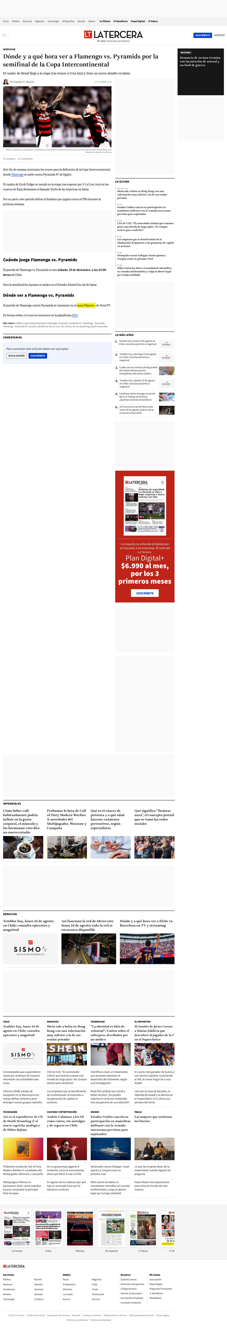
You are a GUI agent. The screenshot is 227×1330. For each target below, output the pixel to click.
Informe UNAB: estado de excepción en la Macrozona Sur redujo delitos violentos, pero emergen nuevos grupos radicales (22, 1096)
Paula (138, 1112)
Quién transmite (99, 326)
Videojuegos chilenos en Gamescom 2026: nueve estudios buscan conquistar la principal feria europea (22, 1187)
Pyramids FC (75, 323)
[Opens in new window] (80, 1246)
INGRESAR (219, 35)
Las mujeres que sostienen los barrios (153, 1119)
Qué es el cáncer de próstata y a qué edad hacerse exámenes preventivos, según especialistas (107, 819)
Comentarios (27, 158)
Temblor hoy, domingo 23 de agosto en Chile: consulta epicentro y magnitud (137, 357)
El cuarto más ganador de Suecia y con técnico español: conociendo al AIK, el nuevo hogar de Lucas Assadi (154, 1077)
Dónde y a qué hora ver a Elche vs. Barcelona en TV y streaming (146, 923)
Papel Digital (138, 21)
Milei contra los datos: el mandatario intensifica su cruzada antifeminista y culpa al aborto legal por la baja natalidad (144, 271)
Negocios (39, 21)
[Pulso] (48, 1246)
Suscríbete (38, 355)
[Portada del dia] (145, 534)
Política (16, 21)
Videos (91, 21)
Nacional (27, 21)
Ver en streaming (81, 326)
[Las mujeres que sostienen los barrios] (155, 1149)
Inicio (6, 21)
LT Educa (153, 21)
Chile (6, 1021)
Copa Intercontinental (34, 323)
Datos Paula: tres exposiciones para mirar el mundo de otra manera (152, 1185)
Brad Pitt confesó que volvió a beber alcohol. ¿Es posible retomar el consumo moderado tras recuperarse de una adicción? (110, 1096)
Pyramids (63, 323)
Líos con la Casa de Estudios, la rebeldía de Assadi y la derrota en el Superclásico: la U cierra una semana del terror (154, 1096)
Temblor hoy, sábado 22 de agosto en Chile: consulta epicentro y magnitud (137, 383)
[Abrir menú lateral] (5, 35)
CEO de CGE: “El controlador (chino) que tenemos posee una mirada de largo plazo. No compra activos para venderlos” (145, 227)
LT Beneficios (121, 21)
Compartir (10, 158)
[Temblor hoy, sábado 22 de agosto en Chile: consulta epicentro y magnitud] (166, 384)
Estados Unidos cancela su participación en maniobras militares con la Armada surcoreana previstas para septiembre (143, 210)
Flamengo (17, 174)
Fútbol (18, 323)
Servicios (9, 49)
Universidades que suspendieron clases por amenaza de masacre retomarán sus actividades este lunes (22, 1077)
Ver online (66, 326)
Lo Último (105, 21)
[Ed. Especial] (111, 1246)
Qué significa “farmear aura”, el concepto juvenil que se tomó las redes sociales (154, 817)
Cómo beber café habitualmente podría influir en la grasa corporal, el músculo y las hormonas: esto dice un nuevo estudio (21, 821)
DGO (75, 315)
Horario (33, 326)
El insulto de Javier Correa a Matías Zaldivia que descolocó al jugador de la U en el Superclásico (154, 1033)
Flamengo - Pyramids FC (15, 326)
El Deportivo (68, 21)
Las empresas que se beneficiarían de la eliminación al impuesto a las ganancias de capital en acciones (145, 243)
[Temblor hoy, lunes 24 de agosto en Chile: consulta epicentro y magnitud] (166, 344)
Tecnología (53, 21)
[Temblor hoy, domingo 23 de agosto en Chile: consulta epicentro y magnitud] (166, 357)
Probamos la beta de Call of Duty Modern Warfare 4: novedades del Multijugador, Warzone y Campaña (66, 819)
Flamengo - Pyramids (93, 323)
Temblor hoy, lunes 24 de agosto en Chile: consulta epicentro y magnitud (138, 342)
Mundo (81, 21)
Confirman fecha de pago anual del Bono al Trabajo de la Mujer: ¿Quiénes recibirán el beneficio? (137, 396)
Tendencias (98, 1021)
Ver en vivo (54, 326)
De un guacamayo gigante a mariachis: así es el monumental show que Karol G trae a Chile (65, 1170)
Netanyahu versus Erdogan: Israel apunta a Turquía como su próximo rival (141, 257)
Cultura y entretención (62, 1112)
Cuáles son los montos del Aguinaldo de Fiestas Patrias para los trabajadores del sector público (138, 370)
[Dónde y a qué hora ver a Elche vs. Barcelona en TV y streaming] (147, 948)
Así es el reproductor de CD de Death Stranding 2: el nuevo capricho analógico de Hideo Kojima (23, 1123)
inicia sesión (16, 355)
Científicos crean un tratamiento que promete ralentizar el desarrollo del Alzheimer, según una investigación (109, 1077)
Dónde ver (43, 326)
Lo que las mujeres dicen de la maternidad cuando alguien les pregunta (153, 1170)
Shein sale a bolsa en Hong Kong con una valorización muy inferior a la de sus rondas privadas (142, 194)
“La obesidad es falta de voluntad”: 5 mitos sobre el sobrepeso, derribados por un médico (110, 1033)
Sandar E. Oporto (24, 82)
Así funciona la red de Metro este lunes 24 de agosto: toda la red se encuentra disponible (137, 409)
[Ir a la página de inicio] (113, 35)
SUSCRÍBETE (144, 593)
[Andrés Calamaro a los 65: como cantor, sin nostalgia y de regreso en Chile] (67, 1149)
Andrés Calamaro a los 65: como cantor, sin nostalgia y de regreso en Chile (66, 1121)
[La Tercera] (17, 1246)
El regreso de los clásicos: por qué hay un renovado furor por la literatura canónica (66, 1185)
